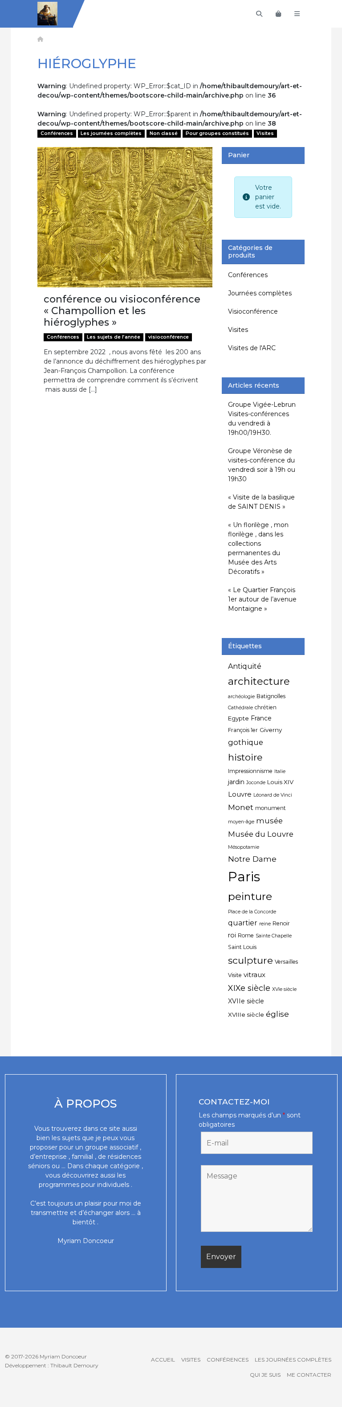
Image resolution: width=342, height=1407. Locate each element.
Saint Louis (242, 947)
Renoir (281, 923)
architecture (259, 681)
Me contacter (309, 1374)
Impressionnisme (250, 771)
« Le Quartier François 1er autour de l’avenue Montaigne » (262, 599)
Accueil (163, 1359)
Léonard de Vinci (272, 795)
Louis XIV (280, 781)
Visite (235, 975)
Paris (244, 876)
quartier (242, 923)
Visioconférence (253, 311)
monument (270, 808)
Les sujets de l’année (113, 337)
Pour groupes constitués (217, 133)
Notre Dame (252, 858)
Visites (265, 133)
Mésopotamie (243, 847)
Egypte (238, 718)
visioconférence (168, 337)
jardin (236, 782)
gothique (245, 742)
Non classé (164, 133)
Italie (279, 771)
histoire (245, 757)
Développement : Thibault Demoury (51, 1365)
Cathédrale (240, 708)
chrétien (266, 707)
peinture (250, 896)
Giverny (271, 729)
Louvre (240, 794)
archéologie (241, 696)
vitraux (254, 974)
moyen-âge (241, 822)
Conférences (57, 133)
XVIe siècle (284, 989)
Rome (246, 935)
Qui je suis (265, 1374)
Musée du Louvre (260, 834)
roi (232, 935)
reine (265, 924)
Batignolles (270, 696)
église (277, 1013)
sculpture (250, 960)
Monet (240, 807)
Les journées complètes (111, 133)
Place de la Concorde (252, 912)
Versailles (286, 961)
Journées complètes (260, 293)
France (261, 718)
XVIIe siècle (246, 1001)
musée (269, 820)
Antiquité (244, 666)
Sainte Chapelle (274, 936)
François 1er (243, 730)
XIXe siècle (249, 988)
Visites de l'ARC (252, 348)
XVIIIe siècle (246, 1014)
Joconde (255, 782)
